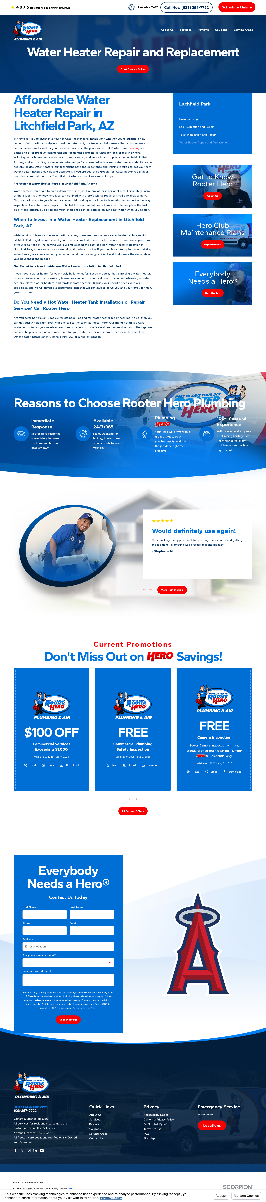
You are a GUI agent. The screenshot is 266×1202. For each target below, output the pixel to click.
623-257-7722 (25, 1110)
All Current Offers (133, 811)
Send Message (68, 1019)
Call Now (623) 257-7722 (186, 7)
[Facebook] (15, 1150)
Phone (26, 923)
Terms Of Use (152, 1129)
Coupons (95, 1129)
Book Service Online (133, 69)
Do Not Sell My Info (156, 1124)
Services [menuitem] (185, 30)
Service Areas (98, 1134)
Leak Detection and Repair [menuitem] (196, 127)
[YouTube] (42, 1150)
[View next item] (150, 589)
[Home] (27, 29)
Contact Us (96, 1138)
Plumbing (133, 148)
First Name (29, 907)
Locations (212, 1125)
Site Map (149, 1138)
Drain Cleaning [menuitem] (188, 119)
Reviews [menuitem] (203, 30)
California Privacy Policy (159, 1120)
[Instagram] (29, 1150)
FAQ (146, 1134)
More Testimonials (172, 589)
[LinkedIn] (35, 1150)
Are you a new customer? (39, 955)
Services (94, 1120)
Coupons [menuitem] (221, 30)
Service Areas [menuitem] (243, 30)
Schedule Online (237, 7)
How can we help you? (36, 971)
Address (27, 939)
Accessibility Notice (156, 1115)
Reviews (94, 1124)
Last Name (77, 907)
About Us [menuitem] (167, 30)
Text (33, 765)
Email (51, 765)
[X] (22, 1150)
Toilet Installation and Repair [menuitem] (197, 135)
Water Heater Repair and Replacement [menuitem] (204, 143)
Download (72, 765)
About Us (95, 1115)
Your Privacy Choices (56, 1188)
